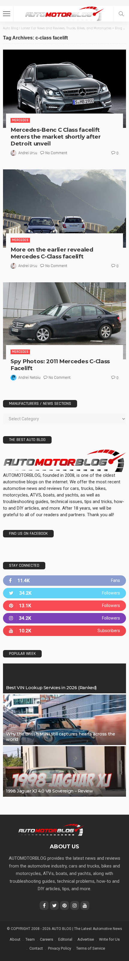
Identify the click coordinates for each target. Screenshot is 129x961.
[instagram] (64, 618)
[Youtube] (64, 631)
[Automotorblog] (64, 13)
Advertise (85, 939)
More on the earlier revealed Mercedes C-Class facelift (51, 253)
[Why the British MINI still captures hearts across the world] (64, 720)
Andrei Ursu (27, 153)
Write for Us (109, 939)
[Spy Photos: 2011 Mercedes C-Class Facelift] (64, 320)
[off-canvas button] (6, 13)
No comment (56, 153)
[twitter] (64, 593)
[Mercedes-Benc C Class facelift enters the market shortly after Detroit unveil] (64, 89)
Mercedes (20, 120)
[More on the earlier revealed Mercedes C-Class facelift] (64, 208)
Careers (46, 939)
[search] (121, 14)
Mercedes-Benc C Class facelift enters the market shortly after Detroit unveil (55, 136)
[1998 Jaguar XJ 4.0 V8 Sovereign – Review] (64, 771)
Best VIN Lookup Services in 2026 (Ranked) (51, 687)
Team (30, 939)
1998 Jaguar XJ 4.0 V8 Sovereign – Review (49, 791)
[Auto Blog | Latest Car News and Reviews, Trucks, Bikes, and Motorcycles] (51, 829)
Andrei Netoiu (29, 377)
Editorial (65, 939)
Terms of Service (90, 948)
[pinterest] (64, 605)
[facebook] (64, 580)
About (15, 939)
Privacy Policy (59, 948)
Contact (36, 948)
